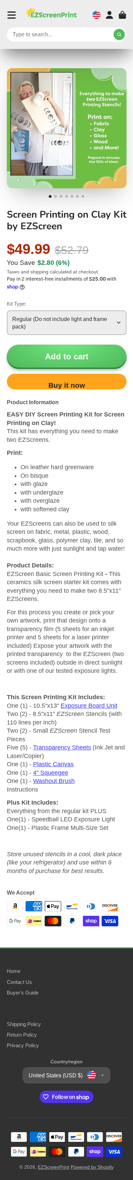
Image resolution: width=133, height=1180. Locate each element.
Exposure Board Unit (89, 705)
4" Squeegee (50, 772)
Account (109, 15)
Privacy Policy (23, 1045)
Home (13, 971)
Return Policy (22, 1035)
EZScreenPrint (53, 1167)
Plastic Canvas (53, 764)
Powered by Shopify (92, 1167)
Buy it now (66, 385)
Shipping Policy (24, 1024)
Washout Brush (54, 781)
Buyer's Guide (23, 993)
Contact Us (19, 982)
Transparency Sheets (62, 747)
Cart (122, 15)
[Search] (119, 34)
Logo (51, 15)
